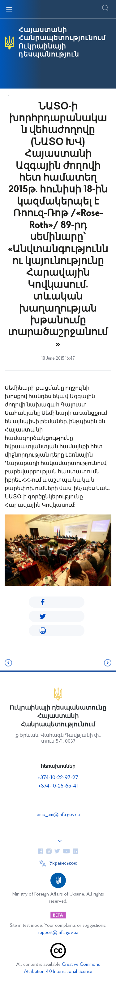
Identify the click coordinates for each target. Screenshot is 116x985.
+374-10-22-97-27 (58, 778)
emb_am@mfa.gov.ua (58, 814)
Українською (63, 863)
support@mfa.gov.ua (58, 933)
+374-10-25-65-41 (58, 786)
